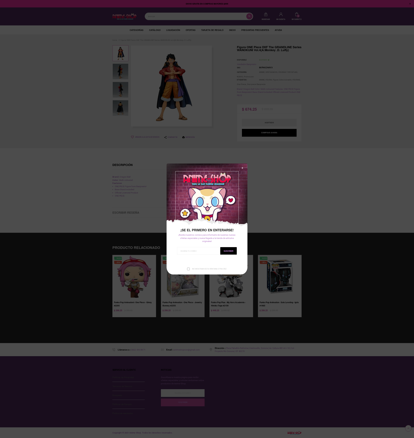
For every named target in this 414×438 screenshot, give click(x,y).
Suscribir (228, 251)
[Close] (242, 168)
